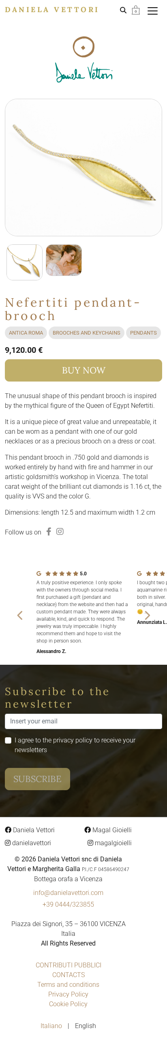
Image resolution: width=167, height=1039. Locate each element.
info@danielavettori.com (68, 893)
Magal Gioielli (111, 830)
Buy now (83, 370)
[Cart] (136, 9)
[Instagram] (60, 531)
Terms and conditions (68, 984)
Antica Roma (26, 333)
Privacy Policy (68, 994)
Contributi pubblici (68, 965)
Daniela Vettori (52, 9)
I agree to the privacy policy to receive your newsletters (75, 745)
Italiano (52, 1026)
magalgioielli (112, 843)
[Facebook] (49, 531)
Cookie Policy (68, 1004)
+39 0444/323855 (68, 904)
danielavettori (31, 843)
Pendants (143, 333)
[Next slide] (147, 615)
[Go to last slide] (20, 615)
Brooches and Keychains (86, 333)
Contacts (68, 975)
